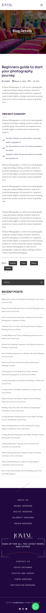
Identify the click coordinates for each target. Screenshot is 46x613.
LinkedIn (8, 268)
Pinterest (34, 263)
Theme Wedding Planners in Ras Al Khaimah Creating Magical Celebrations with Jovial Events (21, 427)
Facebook (13, 263)
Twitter (23, 263)
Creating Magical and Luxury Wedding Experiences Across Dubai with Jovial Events (22, 336)
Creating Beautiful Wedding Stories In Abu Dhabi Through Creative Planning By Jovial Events (22, 418)
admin (7, 81)
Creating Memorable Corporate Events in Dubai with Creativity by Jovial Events (20, 445)
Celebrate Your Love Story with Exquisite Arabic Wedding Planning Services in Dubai (22, 327)
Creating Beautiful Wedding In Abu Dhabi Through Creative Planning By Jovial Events (23, 436)
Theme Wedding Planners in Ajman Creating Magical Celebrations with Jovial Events (20, 463)
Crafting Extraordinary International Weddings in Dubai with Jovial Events (23, 382)
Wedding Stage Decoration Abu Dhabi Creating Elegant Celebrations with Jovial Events (21, 409)
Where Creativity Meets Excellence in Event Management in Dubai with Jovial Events (23, 309)
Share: (4, 263)
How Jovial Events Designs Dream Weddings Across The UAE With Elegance (22, 472)
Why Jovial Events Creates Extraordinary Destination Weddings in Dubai (20, 364)
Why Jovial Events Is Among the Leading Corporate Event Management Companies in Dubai (22, 318)
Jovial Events (18, 602)
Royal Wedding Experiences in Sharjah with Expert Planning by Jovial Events (23, 355)
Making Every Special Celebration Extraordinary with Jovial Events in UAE (23, 300)
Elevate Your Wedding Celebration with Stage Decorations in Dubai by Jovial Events (23, 345)
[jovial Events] (7, 5)
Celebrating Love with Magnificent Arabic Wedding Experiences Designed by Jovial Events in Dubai (20, 373)
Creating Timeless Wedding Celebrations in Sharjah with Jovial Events (21, 391)
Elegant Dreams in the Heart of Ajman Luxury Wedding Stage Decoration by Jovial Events (21, 400)
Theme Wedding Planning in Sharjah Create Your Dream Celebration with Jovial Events (21, 454)
